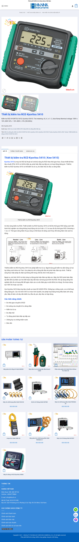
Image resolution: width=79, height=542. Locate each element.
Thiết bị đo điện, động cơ (34, 12)
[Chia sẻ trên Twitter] (7, 138)
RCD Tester (65, 132)
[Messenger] (75, 520)
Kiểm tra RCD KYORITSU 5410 (22, 132)
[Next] (73, 55)
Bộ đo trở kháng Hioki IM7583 (39, 402)
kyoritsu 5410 (34, 132)
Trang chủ (22, 12)
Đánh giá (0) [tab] (30, 151)
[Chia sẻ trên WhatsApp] (2, 138)
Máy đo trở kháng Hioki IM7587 (65, 438)
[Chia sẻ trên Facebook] (5, 138)
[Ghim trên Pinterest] (12, 138)
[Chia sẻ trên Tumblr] (19, 138)
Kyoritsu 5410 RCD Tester (46, 132)
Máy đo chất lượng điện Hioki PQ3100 (13, 402)
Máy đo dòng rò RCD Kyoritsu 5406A (13, 474)
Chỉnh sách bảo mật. (8, 519)
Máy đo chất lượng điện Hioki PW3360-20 (65, 402)
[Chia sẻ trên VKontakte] (14, 138)
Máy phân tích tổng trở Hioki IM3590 (13, 369)
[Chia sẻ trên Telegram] (21, 138)
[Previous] (5, 55)
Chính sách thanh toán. (8, 513)
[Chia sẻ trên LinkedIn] (17, 138)
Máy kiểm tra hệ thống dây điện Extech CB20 (39, 370)
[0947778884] (75, 509)
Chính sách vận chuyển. (8, 522)
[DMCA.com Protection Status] (7, 529)
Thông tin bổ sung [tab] (16, 151)
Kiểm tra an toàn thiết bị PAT (15, 129)
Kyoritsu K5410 (57, 132)
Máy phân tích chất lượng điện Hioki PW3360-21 (39, 439)
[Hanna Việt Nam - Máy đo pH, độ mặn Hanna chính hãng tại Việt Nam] (39, 6)
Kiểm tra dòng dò (8, 132)
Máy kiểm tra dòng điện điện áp (51, 12)
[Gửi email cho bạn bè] (9, 138)
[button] (4, 6)
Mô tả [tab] (5, 151)
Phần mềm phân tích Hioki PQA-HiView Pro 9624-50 (65, 370)
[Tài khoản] (73, 6)
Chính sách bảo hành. (8, 516)
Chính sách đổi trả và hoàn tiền (11, 526)
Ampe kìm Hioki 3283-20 (13, 438)
